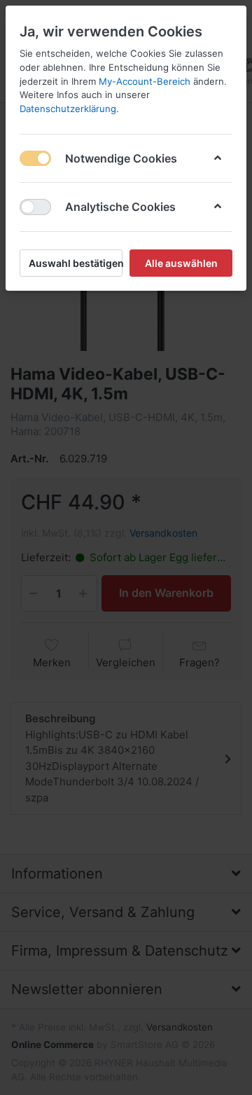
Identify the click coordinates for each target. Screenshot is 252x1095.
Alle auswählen (181, 263)
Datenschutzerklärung (68, 108)
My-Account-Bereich (144, 81)
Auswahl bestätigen (75, 263)
